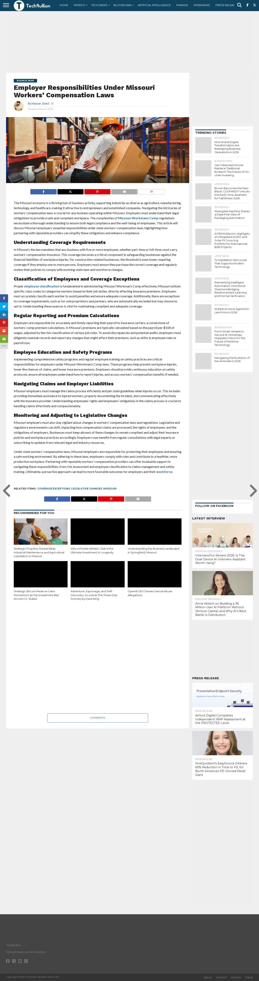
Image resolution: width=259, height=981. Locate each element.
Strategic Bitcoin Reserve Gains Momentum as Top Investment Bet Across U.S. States (36, 595)
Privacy (236, 977)
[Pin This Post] (97, 191)
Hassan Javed (40, 103)
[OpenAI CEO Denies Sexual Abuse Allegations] (155, 577)
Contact (221, 977)
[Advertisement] (129, 41)
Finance (182, 5)
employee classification (41, 286)
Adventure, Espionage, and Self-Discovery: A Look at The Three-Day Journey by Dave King (94, 595)
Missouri (110, 488)
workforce (164, 472)
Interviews (202, 5)
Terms (249, 977)
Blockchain (123, 5)
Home (63, 5)
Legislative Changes (86, 488)
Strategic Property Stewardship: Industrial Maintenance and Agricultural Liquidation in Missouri (39, 552)
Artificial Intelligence (154, 5)
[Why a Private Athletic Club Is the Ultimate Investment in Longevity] (97, 534)
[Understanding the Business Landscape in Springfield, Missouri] (155, 536)
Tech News (99, 5)
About (208, 977)
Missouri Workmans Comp (138, 218)
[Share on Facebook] (43, 191)
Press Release (226, 5)
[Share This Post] (70, 191)
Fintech (79, 5)
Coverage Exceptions (53, 488)
